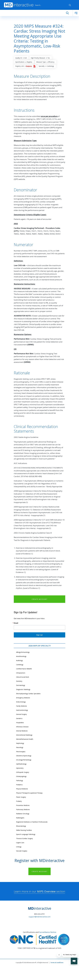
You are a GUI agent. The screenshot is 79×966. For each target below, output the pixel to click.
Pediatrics (19, 785)
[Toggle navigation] (76, 13)
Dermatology (20, 685)
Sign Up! (39, 635)
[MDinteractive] (18, 5)
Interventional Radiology (24, 735)
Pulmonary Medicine (23, 809)
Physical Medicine (22, 789)
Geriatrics (19, 718)
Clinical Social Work (22, 677)
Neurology (19, 747)
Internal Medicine (22, 731)
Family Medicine (21, 706)
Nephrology (20, 743)
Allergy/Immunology (23, 652)
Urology (18, 847)
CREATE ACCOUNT (39, 599)
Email (16, 623)
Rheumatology (21, 826)
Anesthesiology (21, 656)
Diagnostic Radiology (23, 689)
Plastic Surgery (21, 797)
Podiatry (19, 801)
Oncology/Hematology (23, 760)
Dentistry (19, 681)
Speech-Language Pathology (25, 834)
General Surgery (21, 714)
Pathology (19, 780)
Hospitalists (20, 723)
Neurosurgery (20, 751)
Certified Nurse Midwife (24, 669)
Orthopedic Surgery (22, 772)
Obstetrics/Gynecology (23, 756)
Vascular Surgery (21, 851)
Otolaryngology (21, 776)
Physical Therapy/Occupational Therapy (29, 793)
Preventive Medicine (23, 805)
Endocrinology (21, 702)
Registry (29, 66)
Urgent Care (20, 843)
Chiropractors (20, 673)
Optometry (19, 768)
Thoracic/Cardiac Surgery (24, 838)
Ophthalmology (21, 764)
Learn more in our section (39, 891)
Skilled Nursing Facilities (24, 830)
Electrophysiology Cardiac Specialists (28, 694)
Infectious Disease (22, 727)
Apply (70, 5)
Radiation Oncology (22, 814)
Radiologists (20, 818)
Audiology (19, 660)
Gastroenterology (22, 710)
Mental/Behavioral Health (24, 739)
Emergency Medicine (23, 698)
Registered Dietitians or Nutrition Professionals (32, 822)
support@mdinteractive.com (39, 917)
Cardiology (19, 665)
